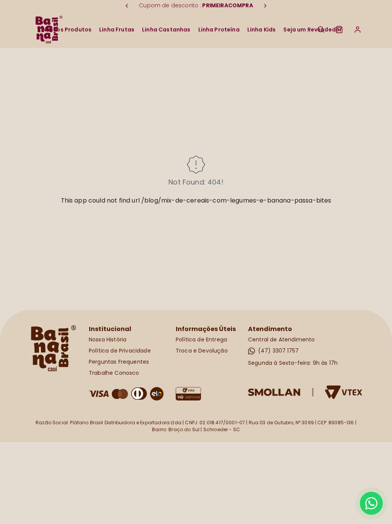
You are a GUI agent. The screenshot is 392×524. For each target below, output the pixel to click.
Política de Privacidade (120, 350)
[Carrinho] (339, 29)
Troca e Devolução (202, 350)
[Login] (357, 29)
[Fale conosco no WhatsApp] (371, 503)
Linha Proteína (219, 29)
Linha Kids (261, 29)
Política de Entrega (201, 339)
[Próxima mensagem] (265, 6)
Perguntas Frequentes (119, 362)
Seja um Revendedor (312, 29)
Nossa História (107, 339)
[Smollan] (305, 392)
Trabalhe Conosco (114, 373)
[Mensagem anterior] (127, 6)
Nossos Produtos (66, 29)
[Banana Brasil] (54, 348)
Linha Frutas (116, 29)
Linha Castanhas (166, 29)
